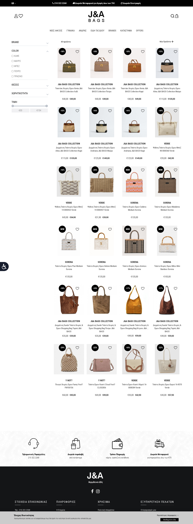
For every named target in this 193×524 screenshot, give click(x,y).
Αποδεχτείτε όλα (169, 519)
